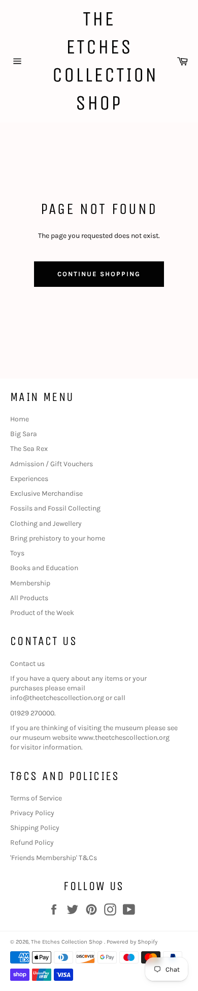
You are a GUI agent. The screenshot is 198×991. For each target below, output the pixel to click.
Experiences (29, 478)
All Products (29, 598)
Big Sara (23, 434)
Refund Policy (32, 842)
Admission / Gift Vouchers (51, 464)
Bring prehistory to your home (57, 538)
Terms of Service (36, 798)
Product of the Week (42, 612)
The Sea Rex (29, 448)
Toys (17, 553)
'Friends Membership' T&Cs (53, 857)
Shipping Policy (34, 827)
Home (19, 419)
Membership (30, 583)
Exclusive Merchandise (46, 493)
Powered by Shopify (132, 942)
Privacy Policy (32, 813)
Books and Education (44, 568)
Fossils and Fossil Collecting (55, 508)
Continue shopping (98, 274)
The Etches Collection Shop (99, 61)
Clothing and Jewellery (46, 523)
